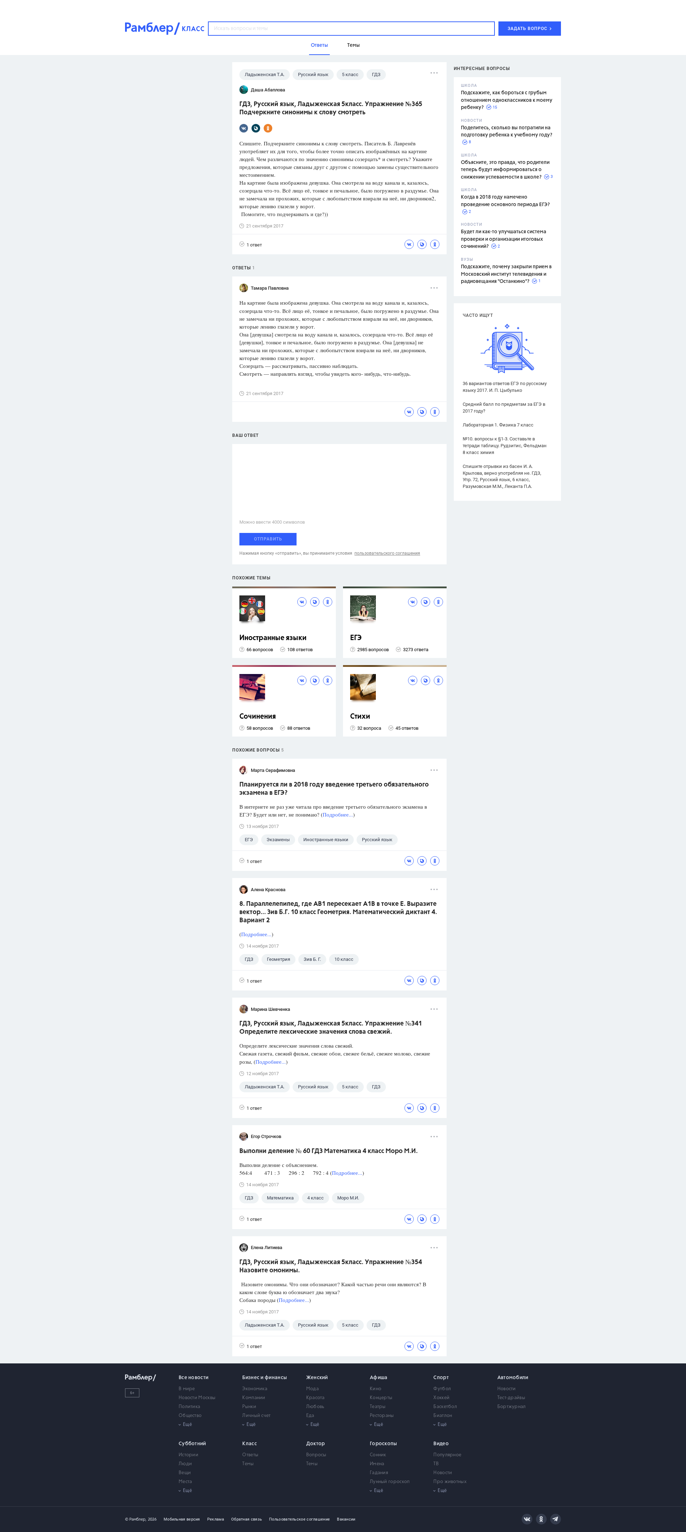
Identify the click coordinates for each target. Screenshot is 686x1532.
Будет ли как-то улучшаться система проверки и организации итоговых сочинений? (503, 239)
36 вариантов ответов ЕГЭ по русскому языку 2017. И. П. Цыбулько (505, 387)
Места (185, 1481)
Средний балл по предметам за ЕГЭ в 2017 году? (504, 407)
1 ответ (254, 245)
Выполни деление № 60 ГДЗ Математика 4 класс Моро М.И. (328, 1151)
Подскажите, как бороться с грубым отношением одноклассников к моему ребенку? (506, 100)
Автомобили (512, 1377)
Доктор (315, 1443)
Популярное (447, 1455)
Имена (377, 1464)
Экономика (254, 1389)
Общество (190, 1415)
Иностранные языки (273, 638)
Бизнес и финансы (264, 1377)
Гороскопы (383, 1443)
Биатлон (442, 1415)
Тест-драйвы (511, 1398)
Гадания (379, 1473)
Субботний (192, 1443)
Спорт (441, 1377)
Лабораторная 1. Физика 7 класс (498, 425)
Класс (249, 1443)
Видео (441, 1443)
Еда (310, 1415)
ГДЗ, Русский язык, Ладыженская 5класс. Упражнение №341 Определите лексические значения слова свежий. (330, 1027)
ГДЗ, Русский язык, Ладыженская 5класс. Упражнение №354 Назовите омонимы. (330, 1266)
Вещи (185, 1473)
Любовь (315, 1406)
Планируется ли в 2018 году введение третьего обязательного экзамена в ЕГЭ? (334, 789)
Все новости (193, 1377)
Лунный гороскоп (390, 1481)
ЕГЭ (356, 638)
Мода (312, 1389)
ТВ (436, 1464)
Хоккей (441, 1398)
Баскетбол (445, 1406)
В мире (187, 1389)
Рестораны (382, 1415)
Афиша (379, 1377)
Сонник (378, 1455)
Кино (375, 1389)
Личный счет (256, 1415)
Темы (248, 1464)
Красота (315, 1398)
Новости (506, 1389)
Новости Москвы (197, 1398)
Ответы (250, 1455)
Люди (185, 1464)
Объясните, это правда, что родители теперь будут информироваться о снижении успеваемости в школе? (505, 170)
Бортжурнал (511, 1406)
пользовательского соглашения (387, 553)
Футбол (442, 1389)
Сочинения (257, 716)
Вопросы (316, 1455)
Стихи (360, 716)
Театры (378, 1406)
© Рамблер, (135, 1519)
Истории (188, 1455)
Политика (189, 1406)
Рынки (249, 1406)
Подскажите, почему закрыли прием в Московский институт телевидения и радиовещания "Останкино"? (506, 274)
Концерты (381, 1398)
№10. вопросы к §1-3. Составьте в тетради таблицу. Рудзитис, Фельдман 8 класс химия (505, 445)
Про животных (450, 1481)
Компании (253, 1398)
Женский (317, 1377)
